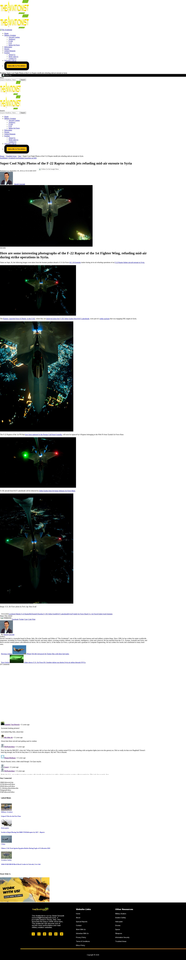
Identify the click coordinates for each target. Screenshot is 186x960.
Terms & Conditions (83, 941)
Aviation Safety (6, 860)
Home (78, 914)
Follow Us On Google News (50, 169)
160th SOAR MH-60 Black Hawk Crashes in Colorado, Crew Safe (21, 864)
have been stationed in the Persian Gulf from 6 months (43, 434)
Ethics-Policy (80, 945)
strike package (105, 319)
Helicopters (5, 828)
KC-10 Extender (75, 262)
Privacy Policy (81, 937)
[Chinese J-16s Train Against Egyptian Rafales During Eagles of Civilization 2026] (6, 842)
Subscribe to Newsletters (17, 66)
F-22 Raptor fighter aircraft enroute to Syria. (130, 262)
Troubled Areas (23, 158)
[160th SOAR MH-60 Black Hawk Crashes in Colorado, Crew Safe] (6, 858)
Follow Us (8, 75)
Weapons (118, 933)
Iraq (1, 158)
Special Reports (81, 921)
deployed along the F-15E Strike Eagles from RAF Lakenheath (67, 319)
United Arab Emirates (105, 614)
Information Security (122, 937)
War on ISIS (32, 158)
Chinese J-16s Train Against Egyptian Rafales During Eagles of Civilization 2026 (25, 848)
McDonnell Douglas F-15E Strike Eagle (43, 614)
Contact (78, 925)
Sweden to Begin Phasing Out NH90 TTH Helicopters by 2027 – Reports (23, 832)
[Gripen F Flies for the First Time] (6, 810)
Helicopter (119, 921)
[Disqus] (73, 692)
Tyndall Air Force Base (80, 614)
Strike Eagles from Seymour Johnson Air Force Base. (57, 491)
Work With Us (81, 929)
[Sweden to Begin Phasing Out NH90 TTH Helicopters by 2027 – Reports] (6, 826)
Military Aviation (8, 158)
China (3, 844)
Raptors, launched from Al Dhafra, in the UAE (19, 319)
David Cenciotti (19, 184)
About (78, 918)
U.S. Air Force (93, 614)
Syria (16, 158)
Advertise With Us (82, 933)
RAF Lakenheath (62, 614)
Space (117, 929)
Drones (117, 925)
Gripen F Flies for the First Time (11, 816)
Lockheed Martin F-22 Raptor (19, 614)
